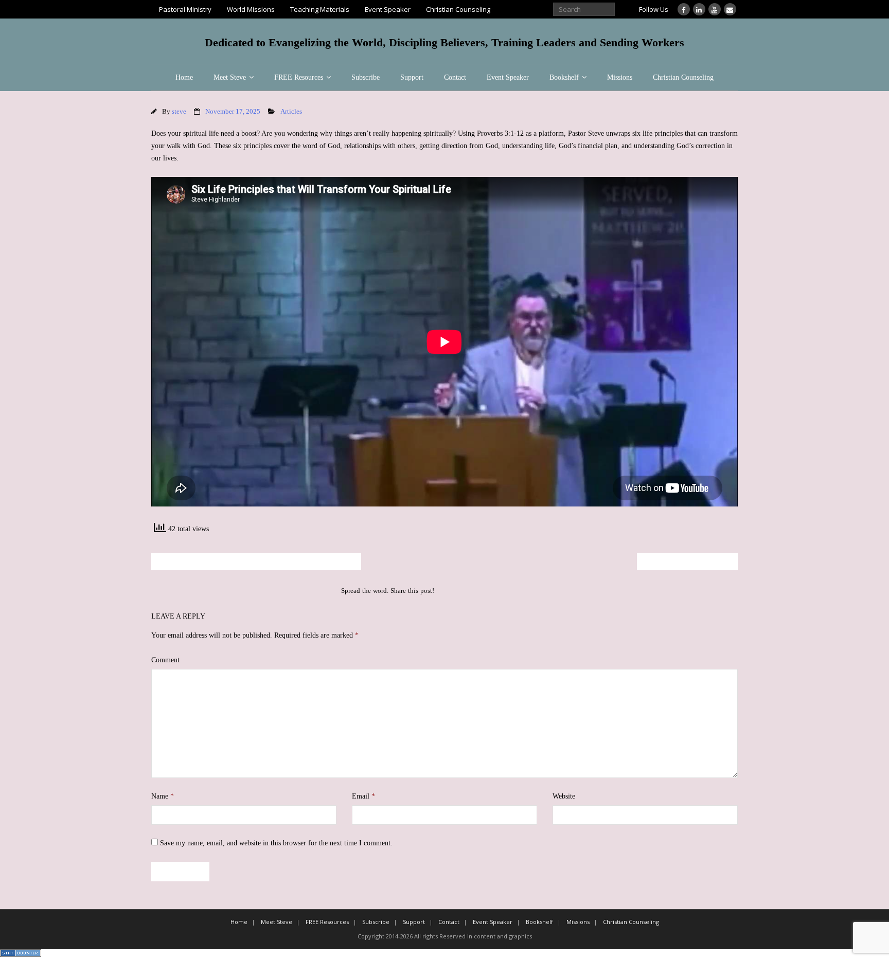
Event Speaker (388, 9)
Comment (165, 660)
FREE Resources (298, 77)
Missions (619, 77)
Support (411, 77)
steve (179, 111)
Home (184, 77)
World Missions (251, 9)
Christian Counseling (458, 9)
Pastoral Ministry (185, 9)
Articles (291, 111)
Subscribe (365, 77)
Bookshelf (564, 77)
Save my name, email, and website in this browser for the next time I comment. (276, 843)
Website (564, 796)
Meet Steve (230, 77)
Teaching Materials (319, 9)
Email (363, 796)
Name (162, 796)
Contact (455, 77)
